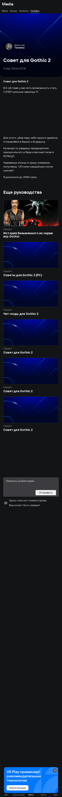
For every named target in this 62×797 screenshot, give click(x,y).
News (13, 10)
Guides (35, 10)
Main (5, 10)
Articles (24, 10)
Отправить (46, 492)
